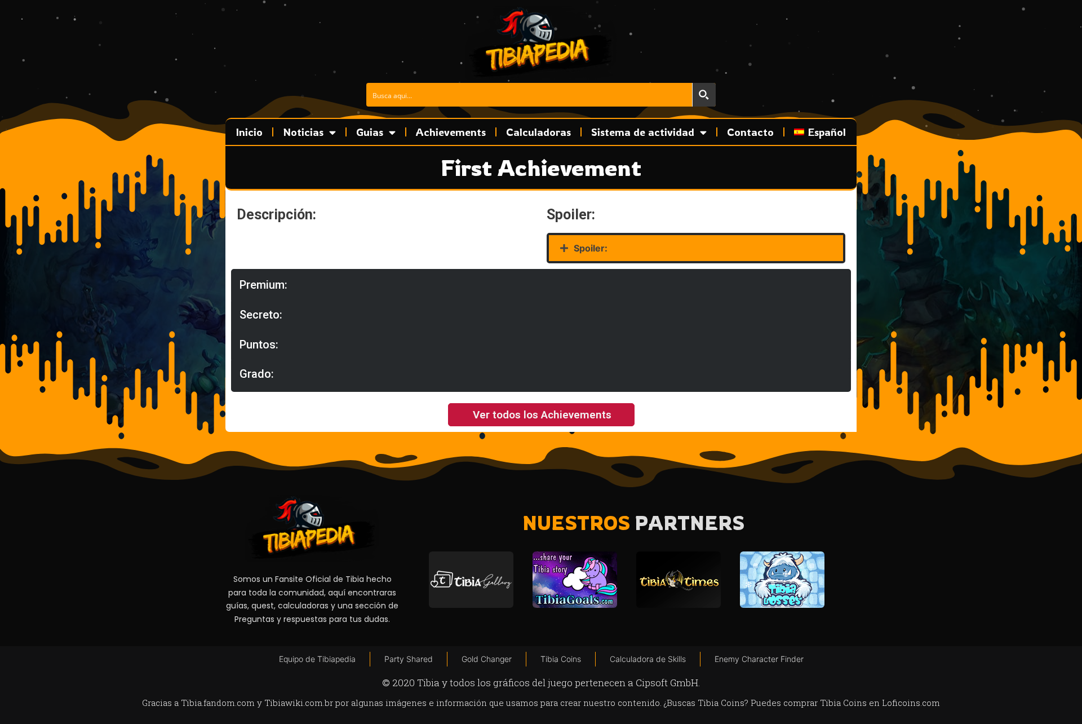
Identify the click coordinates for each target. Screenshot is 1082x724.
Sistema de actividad (642, 132)
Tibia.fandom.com (218, 702)
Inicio (249, 132)
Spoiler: (590, 248)
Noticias (303, 132)
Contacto (750, 132)
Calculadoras (538, 132)
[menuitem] (819, 132)
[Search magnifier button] (704, 95)
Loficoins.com (911, 702)
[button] (696, 248)
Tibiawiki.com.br (298, 702)
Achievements (451, 132)
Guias (369, 132)
